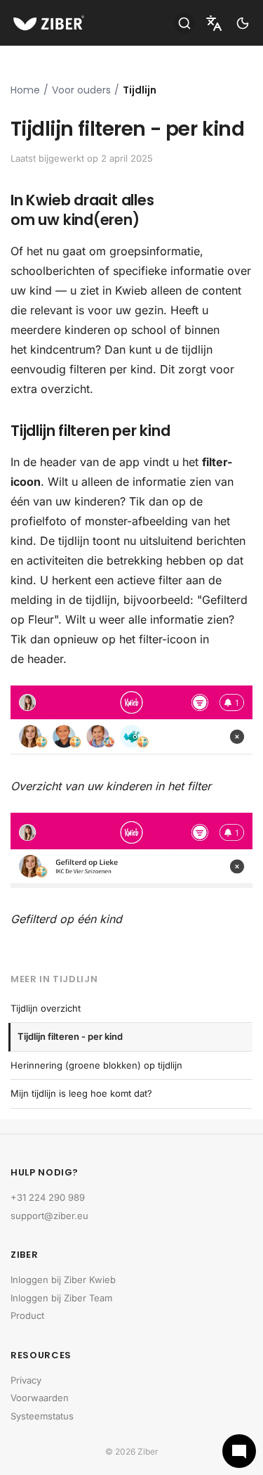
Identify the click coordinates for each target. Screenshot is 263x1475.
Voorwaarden (40, 1397)
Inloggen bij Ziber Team (61, 1297)
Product (27, 1315)
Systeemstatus (42, 1416)
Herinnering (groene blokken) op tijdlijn (96, 1065)
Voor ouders (81, 90)
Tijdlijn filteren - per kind (70, 1036)
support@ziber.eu (49, 1215)
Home (25, 90)
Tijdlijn (139, 90)
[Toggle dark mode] (242, 23)
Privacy (26, 1380)
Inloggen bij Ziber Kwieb (63, 1279)
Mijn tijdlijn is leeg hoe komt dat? (81, 1093)
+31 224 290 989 (48, 1197)
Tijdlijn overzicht (46, 1008)
